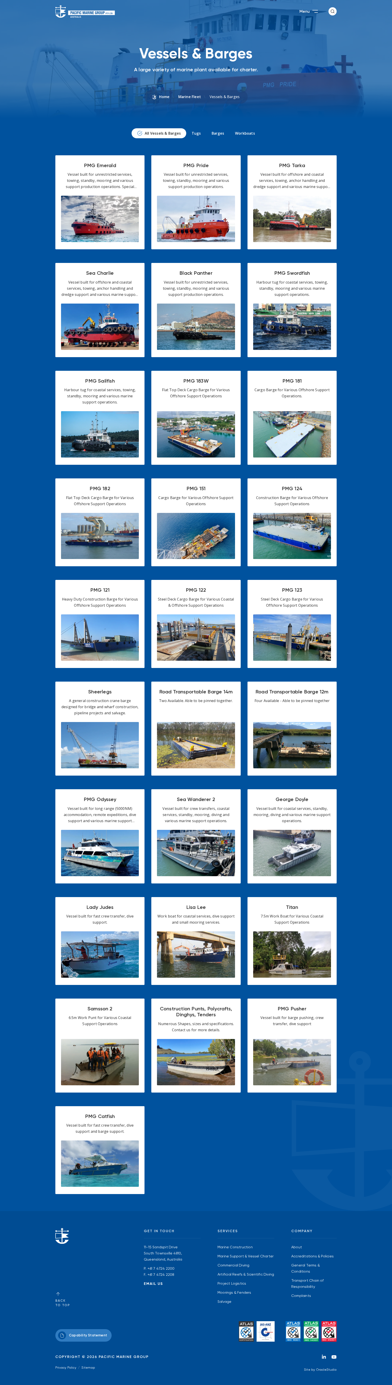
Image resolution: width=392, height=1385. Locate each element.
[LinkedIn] (324, 1358)
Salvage (224, 1301)
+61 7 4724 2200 (161, 1268)
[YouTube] (334, 1358)
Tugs (196, 133)
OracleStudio (326, 1369)
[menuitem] (246, 1247)
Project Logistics (232, 1283)
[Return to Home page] (85, 11)
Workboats (245, 133)
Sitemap (88, 1367)
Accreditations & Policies (312, 1256)
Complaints (301, 1295)
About (296, 1247)
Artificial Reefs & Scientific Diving (246, 1274)
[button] (332, 11)
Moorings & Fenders (234, 1292)
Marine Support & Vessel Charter (246, 1256)
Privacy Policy (65, 1367)
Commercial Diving (233, 1265)
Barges (218, 133)
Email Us (153, 1283)
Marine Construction (235, 1247)
